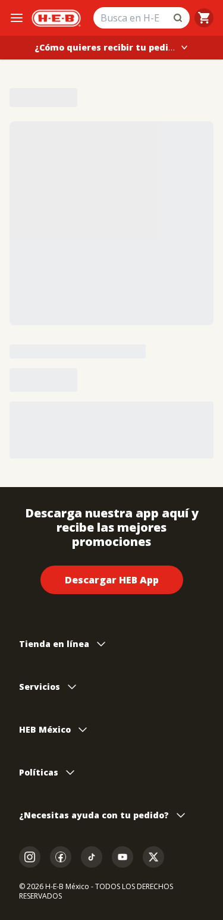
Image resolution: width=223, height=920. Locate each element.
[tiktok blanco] (91, 857)
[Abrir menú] (17, 18)
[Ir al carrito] (203, 17)
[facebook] (60, 857)
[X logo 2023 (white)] (153, 857)
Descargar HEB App (112, 579)
